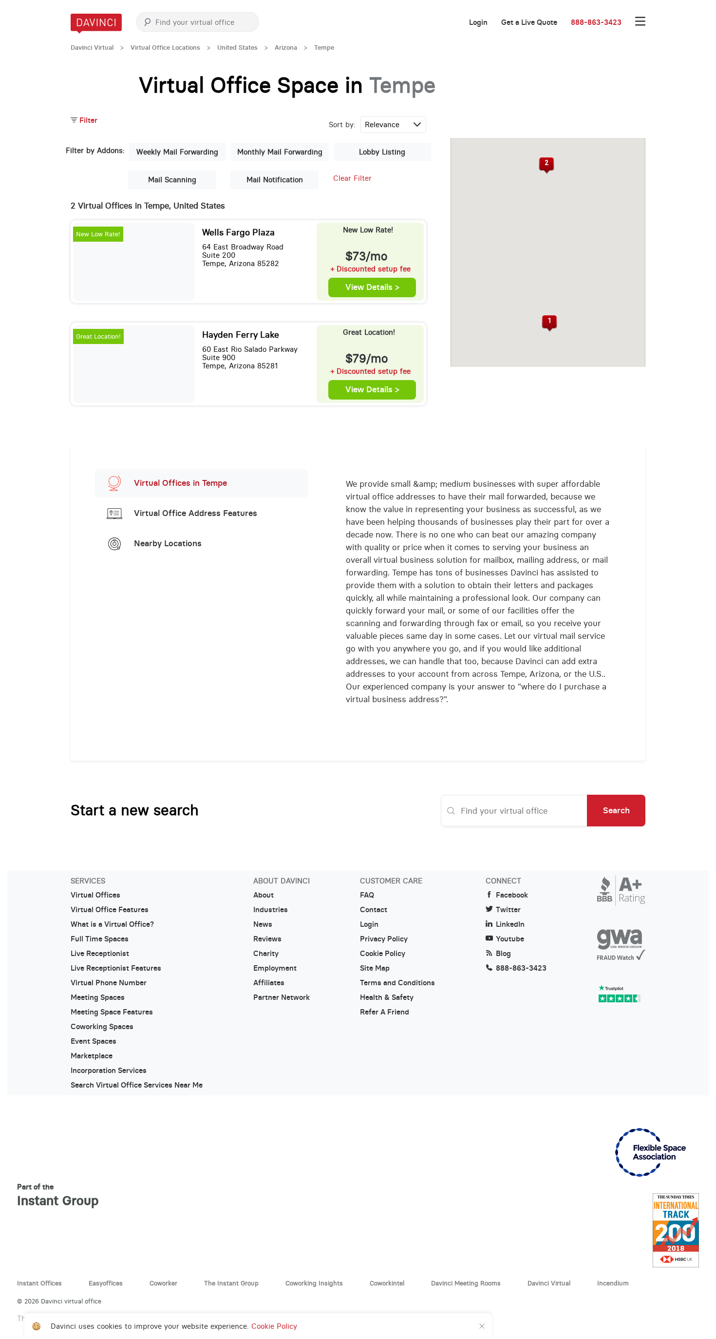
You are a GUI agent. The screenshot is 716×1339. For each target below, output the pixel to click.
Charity (266, 953)
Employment (275, 968)
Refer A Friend (384, 1012)
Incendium (613, 1283)
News (262, 924)
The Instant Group (231, 1283)
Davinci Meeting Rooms (466, 1283)
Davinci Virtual (92, 47)
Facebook (512, 895)
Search (616, 810)
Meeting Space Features (112, 1012)
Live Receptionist (100, 953)
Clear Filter (352, 178)
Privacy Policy (384, 939)
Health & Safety (387, 997)
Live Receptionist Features (116, 968)
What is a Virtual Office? (112, 924)
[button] (550, 323)
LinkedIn (510, 924)
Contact (373, 909)
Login (478, 22)
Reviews (267, 939)
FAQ (367, 895)
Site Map (375, 968)
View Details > (372, 287)
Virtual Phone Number (109, 982)
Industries (270, 909)
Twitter (508, 909)
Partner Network (281, 997)
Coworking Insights (314, 1283)
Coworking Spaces (102, 1026)
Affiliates (268, 982)
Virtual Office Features (110, 909)
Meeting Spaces (98, 997)
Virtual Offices (95, 895)
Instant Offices (39, 1283)
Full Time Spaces (100, 939)
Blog (503, 953)
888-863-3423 (596, 22)
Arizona (286, 47)
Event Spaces (93, 1041)
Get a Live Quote (529, 22)
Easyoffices (106, 1283)
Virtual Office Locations (165, 47)
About (263, 895)
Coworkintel (387, 1283)
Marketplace (92, 1056)
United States (237, 47)
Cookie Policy (382, 953)
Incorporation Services (109, 1070)
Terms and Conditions (397, 982)
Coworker (163, 1283)
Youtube (510, 939)
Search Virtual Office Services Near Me (137, 1085)
